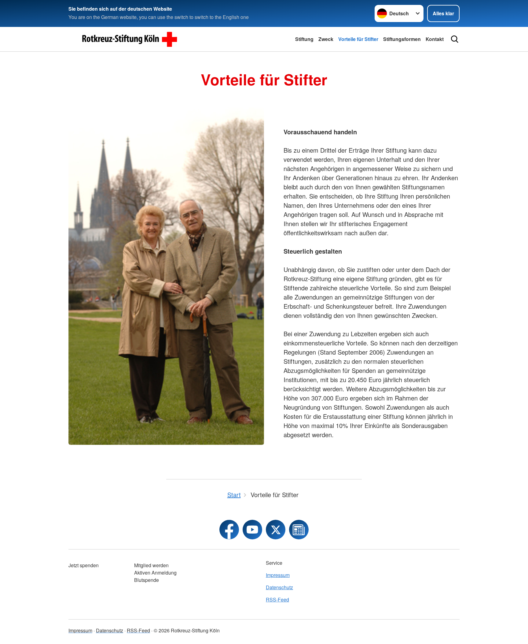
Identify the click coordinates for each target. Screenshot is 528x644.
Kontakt (435, 39)
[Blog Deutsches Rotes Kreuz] (299, 529)
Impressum (278, 575)
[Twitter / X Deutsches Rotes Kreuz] (275, 529)
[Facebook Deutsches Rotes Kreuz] (229, 529)
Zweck (325, 39)
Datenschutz (279, 587)
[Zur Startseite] (129, 39)
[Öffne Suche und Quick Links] (455, 39)
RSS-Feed (277, 599)
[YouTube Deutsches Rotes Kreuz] (252, 529)
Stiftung (304, 39)
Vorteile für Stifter (358, 39)
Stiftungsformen (402, 39)
